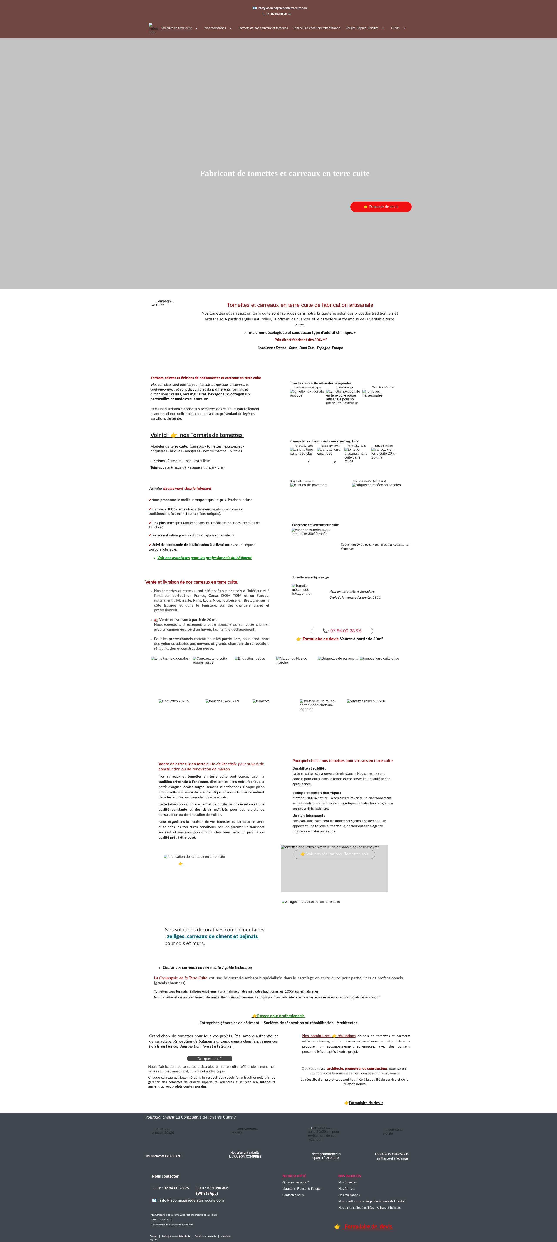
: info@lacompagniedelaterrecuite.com (191, 1200)
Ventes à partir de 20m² (361, 639)
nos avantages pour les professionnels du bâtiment (208, 558)
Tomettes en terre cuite (176, 28)
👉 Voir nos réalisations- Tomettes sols (334, 854)
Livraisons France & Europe (301, 1188)
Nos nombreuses (317, 1036)
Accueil (154, 1236)
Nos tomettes (347, 1182)
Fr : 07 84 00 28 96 (279, 14)
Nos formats (346, 1188)
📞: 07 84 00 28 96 (341, 631)
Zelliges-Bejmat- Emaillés (362, 28)
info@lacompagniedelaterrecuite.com (283, 8)
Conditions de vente (206, 1236)
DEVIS (395, 28)
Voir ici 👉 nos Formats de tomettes (197, 435)
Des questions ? (209, 1058)
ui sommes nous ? (297, 1182)
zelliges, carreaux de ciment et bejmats (213, 936)
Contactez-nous (293, 1195)
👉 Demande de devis (381, 206)
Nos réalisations (215, 28)
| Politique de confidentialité (174, 1236)
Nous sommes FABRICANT (163, 1156)
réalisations (347, 1036)
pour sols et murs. (184, 943)
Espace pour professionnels (281, 1016)
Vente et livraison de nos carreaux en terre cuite (191, 582)
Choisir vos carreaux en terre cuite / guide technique (207, 968)
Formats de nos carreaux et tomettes (263, 28)
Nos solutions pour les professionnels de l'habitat (371, 1201)
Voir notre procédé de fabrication (210, 863)
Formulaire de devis (320, 639)
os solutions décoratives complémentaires (216, 929)
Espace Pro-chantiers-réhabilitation (316, 28)
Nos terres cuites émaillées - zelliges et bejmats (369, 1207)
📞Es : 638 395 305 (211, 1188)
